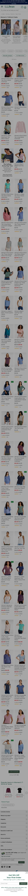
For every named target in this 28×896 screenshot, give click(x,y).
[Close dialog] (26, 872)
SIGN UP (23, 883)
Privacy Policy (14, 891)
